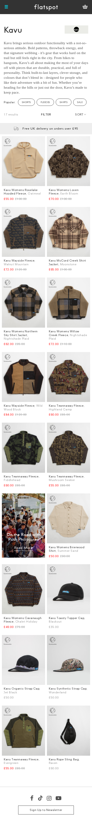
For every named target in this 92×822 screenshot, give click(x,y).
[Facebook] (32, 798)
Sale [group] (80, 102)
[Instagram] (49, 798)
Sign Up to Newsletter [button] (46, 810)
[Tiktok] (40, 798)
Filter (46, 114)
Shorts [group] (26, 102)
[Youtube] (59, 798)
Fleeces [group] (45, 102)
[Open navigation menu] (6, 7)
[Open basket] (85, 7)
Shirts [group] (64, 102)
